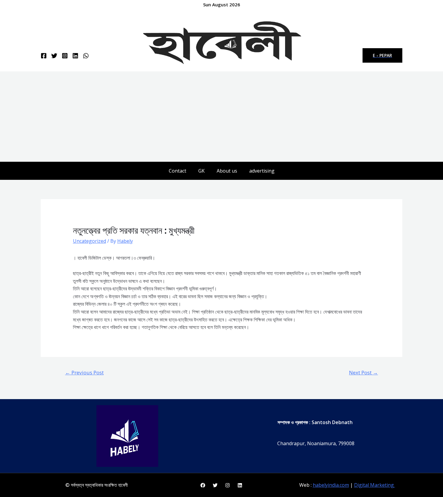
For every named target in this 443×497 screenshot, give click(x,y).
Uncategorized (89, 241)
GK (201, 170)
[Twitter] (54, 56)
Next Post (363, 372)
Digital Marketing (374, 485)
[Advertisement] (221, 116)
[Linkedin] (75, 56)
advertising (262, 170)
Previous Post (84, 372)
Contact (177, 170)
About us (227, 170)
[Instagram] (65, 56)
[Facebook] (44, 56)
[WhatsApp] (86, 56)
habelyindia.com (331, 485)
